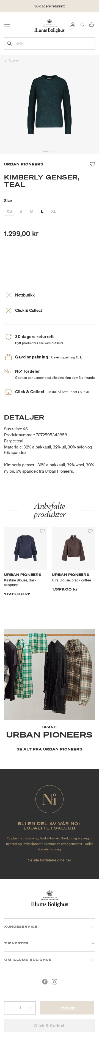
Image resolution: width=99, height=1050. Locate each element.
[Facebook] (45, 981)
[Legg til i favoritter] (42, 531)
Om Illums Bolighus (28, 959)
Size (8, 200)
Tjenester (16, 943)
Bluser (14, 60)
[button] (46, 151)
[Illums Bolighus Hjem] (49, 25)
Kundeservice (20, 926)
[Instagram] (54, 981)
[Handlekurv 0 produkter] (91, 24)
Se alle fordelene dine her (49, 860)
